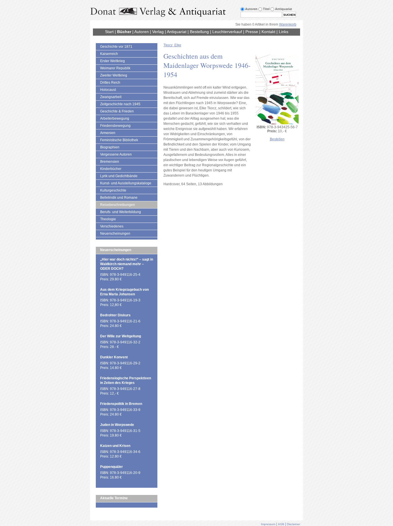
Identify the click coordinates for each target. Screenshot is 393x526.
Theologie (108, 219)
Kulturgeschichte (113, 190)
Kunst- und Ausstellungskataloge (125, 183)
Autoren (141, 31)
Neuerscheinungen (115, 234)
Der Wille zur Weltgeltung (120, 336)
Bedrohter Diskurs (115, 315)
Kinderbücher (110, 169)
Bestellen (277, 139)
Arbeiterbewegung (114, 118)
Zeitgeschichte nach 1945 (120, 104)
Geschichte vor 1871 (116, 47)
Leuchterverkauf (227, 31)
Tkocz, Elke (172, 45)
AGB (281, 524)
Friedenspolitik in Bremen (121, 404)
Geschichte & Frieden (117, 111)
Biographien (109, 147)
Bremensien (109, 162)
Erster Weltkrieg (112, 61)
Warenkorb (287, 24)
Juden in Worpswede (117, 425)
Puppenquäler (111, 467)
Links (283, 31)
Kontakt (268, 31)
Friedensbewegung (115, 126)
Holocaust (108, 90)
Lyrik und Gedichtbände (119, 176)
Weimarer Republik (115, 68)
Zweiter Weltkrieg (113, 75)
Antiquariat (176, 31)
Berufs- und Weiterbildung (120, 212)
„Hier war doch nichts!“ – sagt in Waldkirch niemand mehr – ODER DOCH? (126, 264)
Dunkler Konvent (114, 357)
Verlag (158, 31)
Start (109, 31)
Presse (251, 31)
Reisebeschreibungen (117, 205)
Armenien (107, 133)
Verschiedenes (111, 226)
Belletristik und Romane (119, 198)
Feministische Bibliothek (119, 140)
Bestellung (199, 31)
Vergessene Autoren (116, 154)
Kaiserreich (109, 54)
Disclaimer (293, 524)
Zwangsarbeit (110, 97)
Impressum (268, 524)
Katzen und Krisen (115, 446)
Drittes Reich (110, 83)
